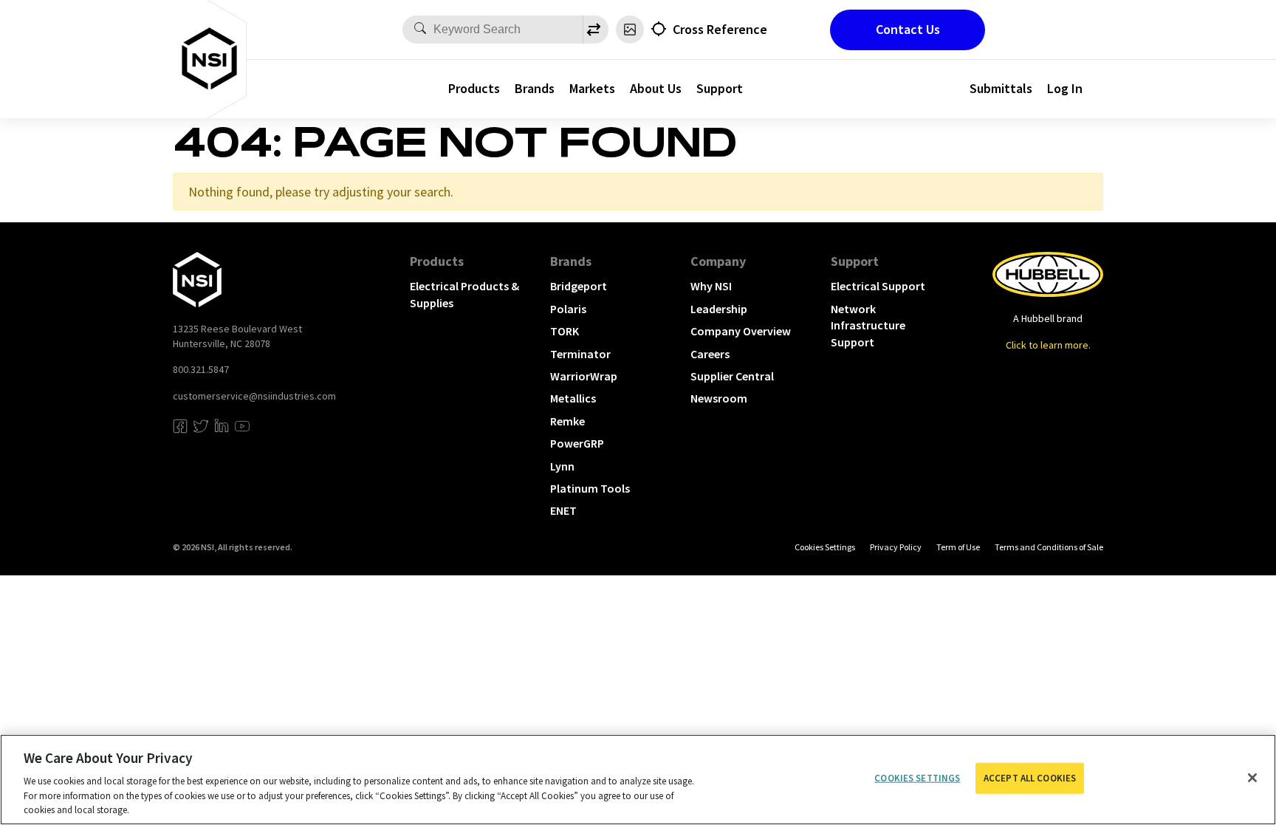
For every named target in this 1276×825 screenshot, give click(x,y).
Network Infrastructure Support (868, 325)
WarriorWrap (583, 376)
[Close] (1252, 777)
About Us (656, 88)
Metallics (573, 398)
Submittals (1001, 88)
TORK (564, 331)
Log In (1065, 88)
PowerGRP (577, 443)
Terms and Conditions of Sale (1049, 546)
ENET (563, 510)
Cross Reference (720, 29)
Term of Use (958, 546)
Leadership (718, 308)
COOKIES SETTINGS (825, 546)
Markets (592, 88)
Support (719, 88)
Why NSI (711, 285)
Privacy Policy (896, 546)
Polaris (568, 308)
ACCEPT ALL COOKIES (1030, 778)
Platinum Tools (590, 488)
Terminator (580, 353)
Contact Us (908, 29)
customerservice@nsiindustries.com (254, 396)
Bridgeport (578, 285)
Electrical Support (878, 285)
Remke (567, 421)
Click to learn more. (1048, 345)
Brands (535, 88)
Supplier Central (732, 376)
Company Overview (740, 331)
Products (474, 88)
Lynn (562, 466)
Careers (710, 353)
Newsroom (718, 398)
